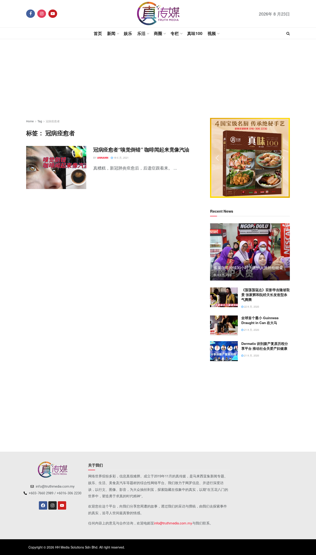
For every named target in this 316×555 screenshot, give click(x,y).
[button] (217, 158)
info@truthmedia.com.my (173, 522)
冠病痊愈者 (53, 121)
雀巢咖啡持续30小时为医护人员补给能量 (248, 267)
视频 (212, 33)
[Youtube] (62, 505)
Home (30, 121)
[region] (250, 158)
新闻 (111, 33)
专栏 (174, 33)
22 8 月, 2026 (251, 306)
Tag (39, 121)
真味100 (194, 33)
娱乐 (128, 33)
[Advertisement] (158, 78)
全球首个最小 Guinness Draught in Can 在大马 (260, 320)
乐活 (141, 33)
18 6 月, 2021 (121, 157)
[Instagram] (52, 505)
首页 (98, 33)
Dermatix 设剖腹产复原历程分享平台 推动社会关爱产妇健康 (264, 346)
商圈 (158, 33)
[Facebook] (43, 505)
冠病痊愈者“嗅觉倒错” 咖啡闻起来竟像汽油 (141, 149)
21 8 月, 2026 (251, 329)
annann (102, 157)
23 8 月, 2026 (223, 275)
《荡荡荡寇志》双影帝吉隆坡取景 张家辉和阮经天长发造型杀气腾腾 (265, 294)
